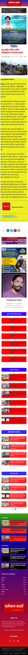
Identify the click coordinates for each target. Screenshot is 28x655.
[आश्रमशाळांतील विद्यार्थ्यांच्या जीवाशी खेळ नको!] (5, 336)
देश (11, 408)
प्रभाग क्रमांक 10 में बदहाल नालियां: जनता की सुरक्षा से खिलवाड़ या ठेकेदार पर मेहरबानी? (18, 503)
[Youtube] (12, 217)
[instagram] (15, 217)
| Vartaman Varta (15, 648)
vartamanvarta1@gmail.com (17, 630)
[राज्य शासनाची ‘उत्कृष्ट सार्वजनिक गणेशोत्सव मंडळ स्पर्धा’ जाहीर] (5, 320)
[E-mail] (3, 217)
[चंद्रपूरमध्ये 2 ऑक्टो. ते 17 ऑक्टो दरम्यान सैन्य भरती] (5, 351)
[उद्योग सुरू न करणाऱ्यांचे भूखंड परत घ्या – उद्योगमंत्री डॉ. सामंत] (5, 343)
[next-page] (5, 365)
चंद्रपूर (12, 374)
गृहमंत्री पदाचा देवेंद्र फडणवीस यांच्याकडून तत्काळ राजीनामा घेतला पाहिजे (20, 241)
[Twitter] (9, 217)
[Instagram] (13, 640)
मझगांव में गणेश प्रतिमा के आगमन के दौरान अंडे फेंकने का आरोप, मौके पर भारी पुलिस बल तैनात (18, 394)
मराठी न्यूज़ (14, 46)
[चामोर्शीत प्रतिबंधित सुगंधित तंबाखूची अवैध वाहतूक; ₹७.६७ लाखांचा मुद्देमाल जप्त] (5, 359)
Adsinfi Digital (11, 650)
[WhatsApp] (18, 230)
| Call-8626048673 (18, 650)
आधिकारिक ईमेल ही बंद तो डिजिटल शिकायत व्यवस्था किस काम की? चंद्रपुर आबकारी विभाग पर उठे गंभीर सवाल (17, 420)
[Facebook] (6, 217)
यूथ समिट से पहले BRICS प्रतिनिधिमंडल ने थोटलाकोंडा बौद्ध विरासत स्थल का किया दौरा (18, 411)
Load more (13, 468)
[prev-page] (3, 365)
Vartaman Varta (6, 56)
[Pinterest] (15, 230)
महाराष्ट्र (12, 391)
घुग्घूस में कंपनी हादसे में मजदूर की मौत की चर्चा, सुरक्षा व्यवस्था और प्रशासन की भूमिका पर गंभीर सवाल (17, 377)
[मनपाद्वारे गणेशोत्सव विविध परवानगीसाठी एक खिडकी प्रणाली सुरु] (5, 328)
